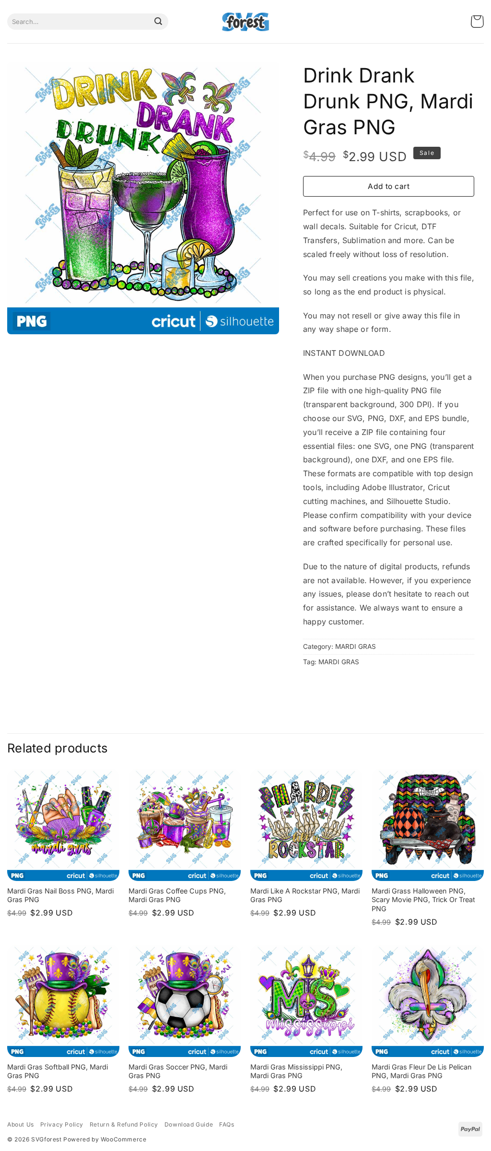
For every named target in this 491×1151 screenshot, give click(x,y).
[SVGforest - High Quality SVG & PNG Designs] (245, 21)
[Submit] (158, 21)
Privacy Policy (61, 1124)
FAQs (226, 1124)
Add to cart (388, 186)
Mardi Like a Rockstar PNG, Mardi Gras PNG (305, 895)
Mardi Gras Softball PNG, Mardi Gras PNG (57, 1071)
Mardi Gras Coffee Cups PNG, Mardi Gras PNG (177, 895)
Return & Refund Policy (124, 1124)
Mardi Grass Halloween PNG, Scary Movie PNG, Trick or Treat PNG (423, 900)
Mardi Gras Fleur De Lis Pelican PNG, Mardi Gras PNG (422, 1071)
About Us (20, 1124)
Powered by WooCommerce (104, 1139)
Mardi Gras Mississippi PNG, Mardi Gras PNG (296, 1071)
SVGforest (46, 1139)
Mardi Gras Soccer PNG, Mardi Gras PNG (178, 1071)
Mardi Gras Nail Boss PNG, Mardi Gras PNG (60, 895)
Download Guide (188, 1124)
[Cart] (477, 22)
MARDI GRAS (355, 646)
